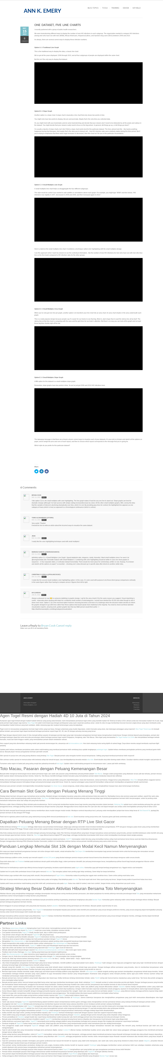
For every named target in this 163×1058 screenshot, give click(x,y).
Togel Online (60, 875)
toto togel (60, 763)
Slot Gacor (45, 798)
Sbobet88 (61, 1036)
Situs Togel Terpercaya (143, 729)
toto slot (70, 817)
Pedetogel (51, 948)
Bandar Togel (97, 900)
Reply (44, 497)
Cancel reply (64, 625)
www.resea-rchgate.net (18, 928)
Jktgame (147, 1041)
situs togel (27, 952)
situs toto (90, 760)
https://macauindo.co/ (18, 941)
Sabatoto (122, 987)
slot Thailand (19, 861)
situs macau (26, 967)
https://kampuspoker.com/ (15, 954)
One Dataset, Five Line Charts (57, 24)
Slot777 (68, 839)
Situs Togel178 (38, 910)
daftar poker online (45, 958)
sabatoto (55, 906)
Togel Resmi (73, 1054)
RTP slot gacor (22, 827)
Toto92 (97, 978)
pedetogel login (101, 749)
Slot (54, 956)
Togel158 (36, 935)
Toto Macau (98, 774)
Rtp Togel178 (30, 930)
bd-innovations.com (75, 743)
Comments (24, 39)
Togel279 (48, 1019)
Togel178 (44, 916)
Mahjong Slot (118, 804)
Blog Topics (93, 8)
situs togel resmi (91, 971)
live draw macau (56, 786)
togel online (80, 868)
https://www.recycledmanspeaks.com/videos (50, 950)
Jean (33, 536)
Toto (138, 893)
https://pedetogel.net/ (60, 943)
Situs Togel (31, 723)
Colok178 (36, 961)
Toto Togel (50, 756)
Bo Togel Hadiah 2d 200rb (125, 737)
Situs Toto (133, 780)
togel (65, 883)
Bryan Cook (36, 495)
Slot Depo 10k (80, 851)
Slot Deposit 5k (145, 810)
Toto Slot (37, 835)
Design (126, 8)
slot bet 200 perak (49, 857)
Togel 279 (25, 932)
